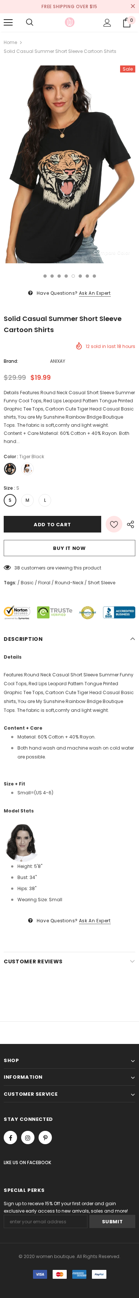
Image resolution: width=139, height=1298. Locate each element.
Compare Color (111, 252)
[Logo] (70, 22)
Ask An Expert (95, 293)
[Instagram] (27, 1137)
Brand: (11, 361)
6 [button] (80, 276)
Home (10, 42)
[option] (69, 164)
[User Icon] (107, 23)
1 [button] (45, 276)
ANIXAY (57, 361)
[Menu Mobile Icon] (8, 22)
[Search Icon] (29, 22)
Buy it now (69, 548)
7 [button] (87, 276)
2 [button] (52, 276)
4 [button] (66, 276)
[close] (132, 6)
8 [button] (94, 276)
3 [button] (59, 276)
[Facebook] (10, 1137)
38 (17, 568)
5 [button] (73, 276)
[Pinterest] (45, 1137)
